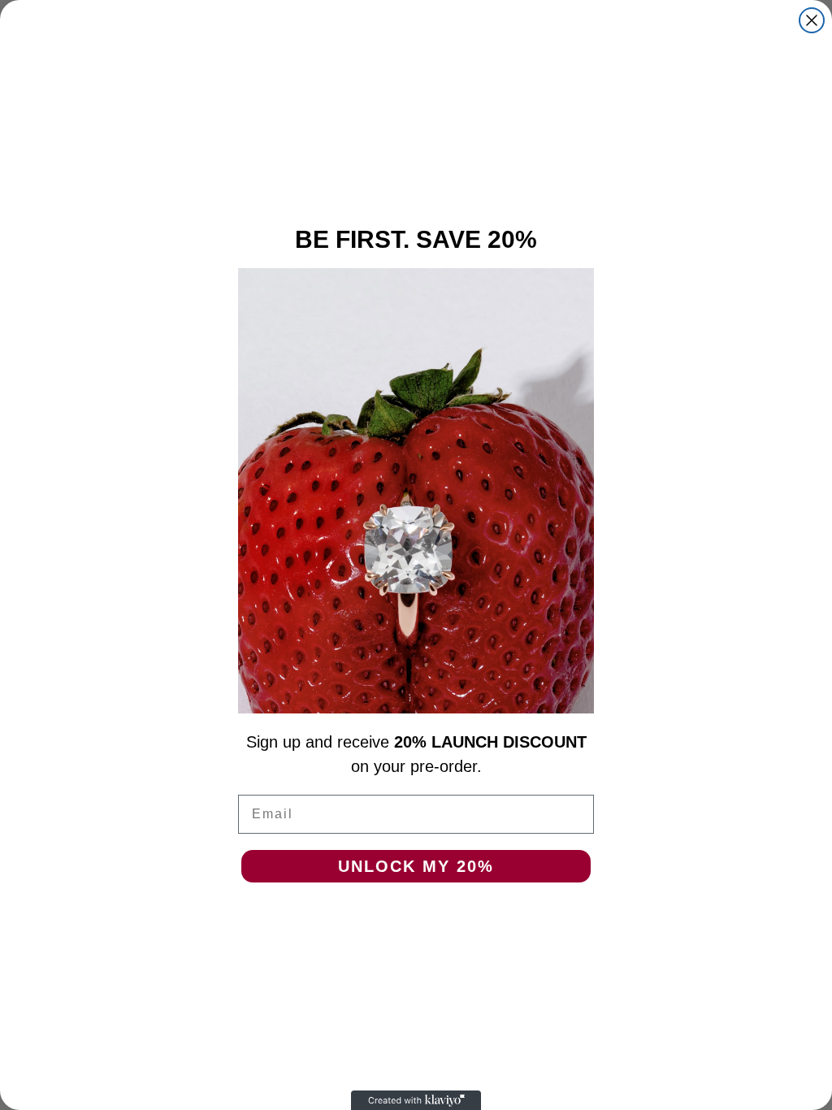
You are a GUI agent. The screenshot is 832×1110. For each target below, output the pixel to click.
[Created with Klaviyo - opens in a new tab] (416, 1100)
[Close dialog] (812, 20)
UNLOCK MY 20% (416, 866)
